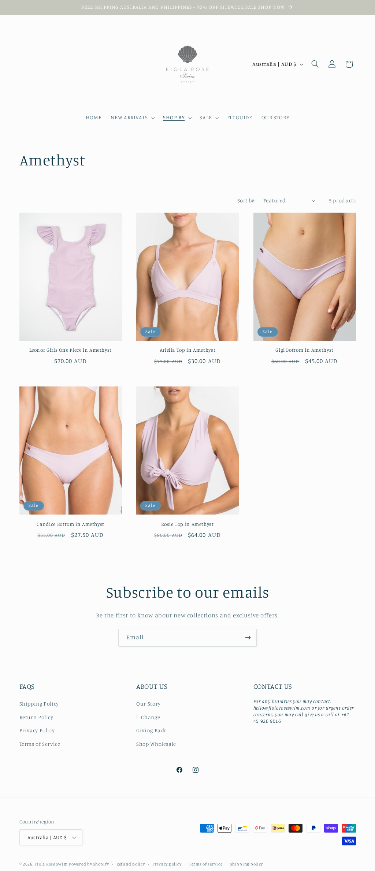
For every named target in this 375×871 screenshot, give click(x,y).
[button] (132, 118)
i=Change (148, 717)
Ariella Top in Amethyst (188, 350)
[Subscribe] (248, 638)
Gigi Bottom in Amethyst (304, 350)
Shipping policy (246, 864)
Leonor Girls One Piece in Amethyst (70, 350)
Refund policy (130, 864)
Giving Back (151, 730)
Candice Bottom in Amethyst (70, 524)
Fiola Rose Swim (50, 864)
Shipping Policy (39, 703)
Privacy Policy (37, 730)
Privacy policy (166, 864)
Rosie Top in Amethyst (187, 524)
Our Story (148, 703)
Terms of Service (39, 744)
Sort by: (246, 200)
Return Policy (36, 717)
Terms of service (206, 864)
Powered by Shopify (89, 864)
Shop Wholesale (156, 744)
